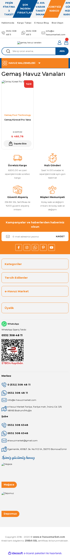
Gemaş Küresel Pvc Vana (17, 119)
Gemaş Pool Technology (17, 115)
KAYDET (60, 236)
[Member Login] (59, 42)
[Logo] (29, 42)
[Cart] (66, 42)
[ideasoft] (15, 553)
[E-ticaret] (35, 553)
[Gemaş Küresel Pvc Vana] (17, 96)
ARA (62, 51)
